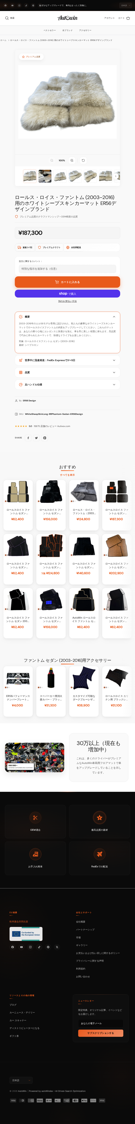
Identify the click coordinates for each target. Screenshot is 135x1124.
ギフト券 (14, 1036)
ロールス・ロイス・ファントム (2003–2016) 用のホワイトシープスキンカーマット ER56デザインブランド (61, 40)
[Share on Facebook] (28, 438)
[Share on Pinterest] (44, 438)
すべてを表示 (67, 475)
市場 (78, 937)
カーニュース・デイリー (22, 1012)
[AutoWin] (67, 18)
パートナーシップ (85, 929)
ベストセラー (50, 30)
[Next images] (116, 176)
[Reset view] (83, 160)
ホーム (3, 40)
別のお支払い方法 (67, 301)
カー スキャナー (18, 1020)
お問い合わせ (83, 976)
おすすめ (67, 467)
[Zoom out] (51, 160)
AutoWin (22, 1091)
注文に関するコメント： (30, 261)
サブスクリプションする (100, 1033)
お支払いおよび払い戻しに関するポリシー (98, 953)
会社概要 (80, 921)
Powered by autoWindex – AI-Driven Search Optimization (57, 1091)
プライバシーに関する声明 (90, 960)
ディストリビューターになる (25, 1028)
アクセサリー (85, 30)
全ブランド (67, 30)
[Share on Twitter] (36, 438)
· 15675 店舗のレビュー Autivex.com (49, 426)
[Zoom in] (72, 160)
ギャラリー (82, 945)
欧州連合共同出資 (19, 921)
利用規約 (80, 968)
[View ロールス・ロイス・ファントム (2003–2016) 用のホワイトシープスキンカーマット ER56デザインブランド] (45, 176)
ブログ (13, 1004)
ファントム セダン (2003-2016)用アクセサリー (67, 660)
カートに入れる (70, 282)
